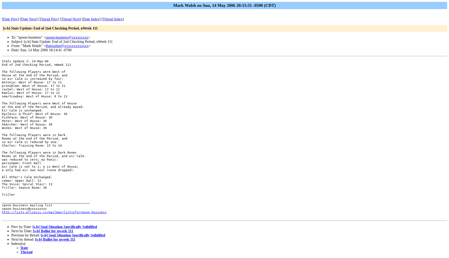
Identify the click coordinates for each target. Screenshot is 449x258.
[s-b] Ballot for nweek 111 (53, 231)
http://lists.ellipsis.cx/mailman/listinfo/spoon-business (54, 212)
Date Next (28, 19)
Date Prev (10, 19)
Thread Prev (49, 19)
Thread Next (70, 19)
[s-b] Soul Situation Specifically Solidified (65, 227)
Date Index (91, 19)
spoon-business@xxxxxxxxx (67, 37)
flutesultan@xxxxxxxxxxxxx (67, 46)
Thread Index (113, 19)
